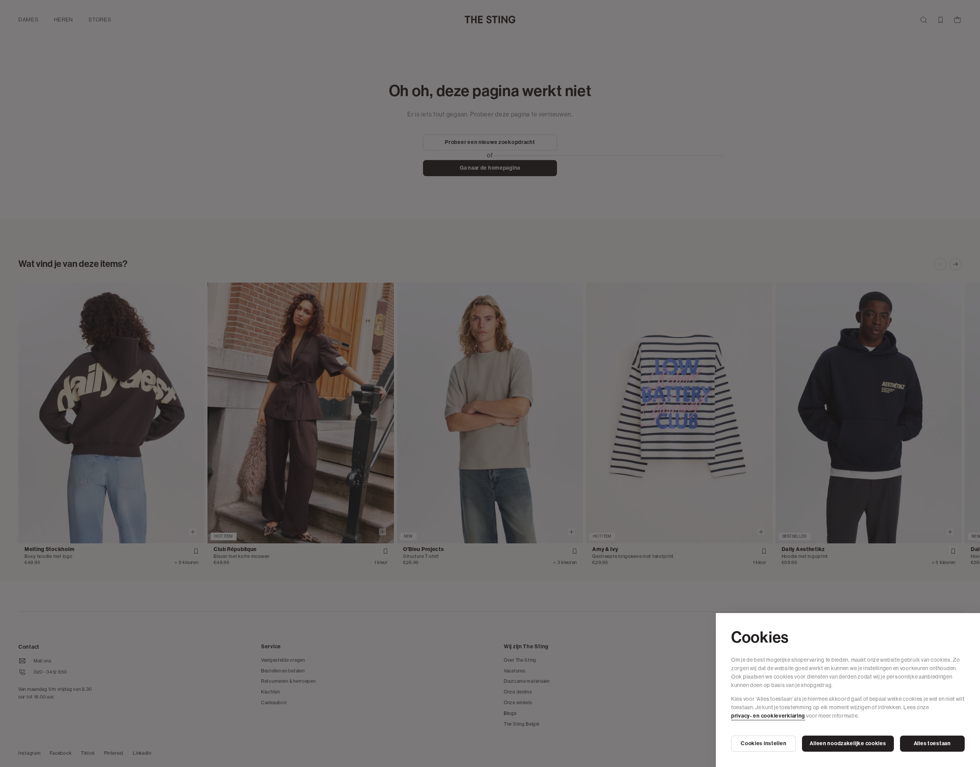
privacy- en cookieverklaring (768, 716)
